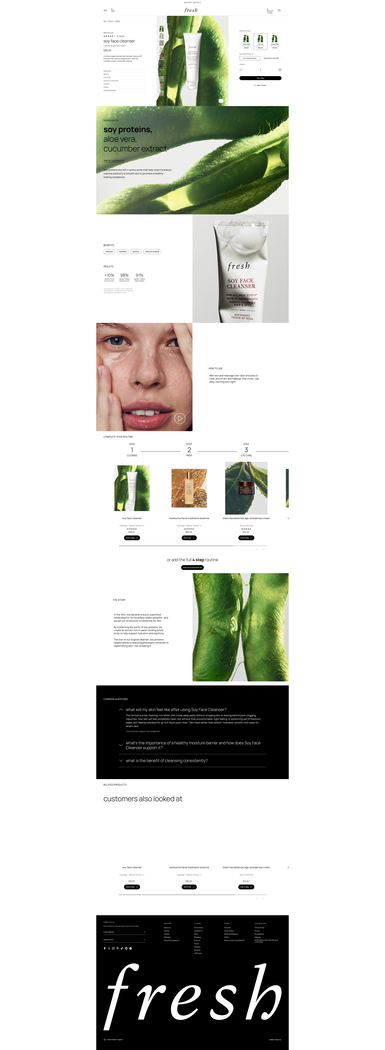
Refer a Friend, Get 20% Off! (234, 940)
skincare (110, 21)
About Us (167, 927)
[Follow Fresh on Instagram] (113, 948)
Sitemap (258, 937)
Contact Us (198, 931)
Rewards (197, 950)
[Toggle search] (113, 10)
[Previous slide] (257, 549)
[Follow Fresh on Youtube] (126, 948)
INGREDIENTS (107, 71)
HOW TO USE (106, 77)
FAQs (196, 934)
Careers (167, 934)
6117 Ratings (120, 36)
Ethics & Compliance (171, 940)
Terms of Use (259, 927)
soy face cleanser (132, 518)
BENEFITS (106, 74)
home (105, 21)
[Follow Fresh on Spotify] (130, 948)
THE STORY (106, 84)
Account (227, 927)
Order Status (229, 931)
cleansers (117, 21)
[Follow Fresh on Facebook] (104, 948)
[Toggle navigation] (105, 10)
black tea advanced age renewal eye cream (246, 518)
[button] (246, 42)
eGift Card (198, 953)
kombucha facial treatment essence (189, 518)
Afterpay (197, 947)
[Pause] (279, 2)
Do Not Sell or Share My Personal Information (266, 941)
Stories (166, 931)
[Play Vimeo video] (179, 418)
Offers (226, 937)
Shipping (197, 937)
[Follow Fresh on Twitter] (109, 948)
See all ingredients (113, 160)
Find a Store (198, 927)
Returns (197, 940)
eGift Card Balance (231, 934)
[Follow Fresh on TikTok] (122, 948)
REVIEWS (105, 87)
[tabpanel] (192, 2)
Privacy (257, 931)
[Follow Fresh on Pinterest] (117, 948)
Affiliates (167, 937)
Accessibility (259, 934)
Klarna (196, 944)
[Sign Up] (144, 932)
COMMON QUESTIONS (109, 90)
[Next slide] (263, 549)
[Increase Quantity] (280, 69)
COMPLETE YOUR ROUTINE (110, 81)
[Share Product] (221, 101)
